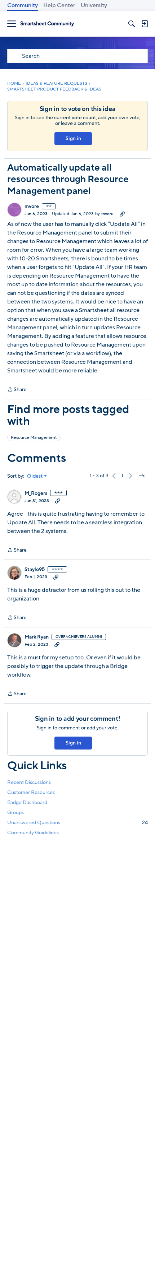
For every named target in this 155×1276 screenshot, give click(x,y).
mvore (32, 206)
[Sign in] (144, 24)
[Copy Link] (122, 213)
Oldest (35, 476)
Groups (15, 812)
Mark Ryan (37, 637)
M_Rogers (36, 493)
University (94, 5)
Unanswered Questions (77, 822)
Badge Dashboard (27, 802)
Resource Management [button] (34, 437)
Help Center (59, 5)
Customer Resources (31, 792)
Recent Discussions (29, 782)
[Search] (131, 24)
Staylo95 (35, 569)
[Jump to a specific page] (142, 476)
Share (17, 390)
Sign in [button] (73, 138)
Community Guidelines (33, 832)
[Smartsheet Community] (47, 24)
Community (22, 5)
